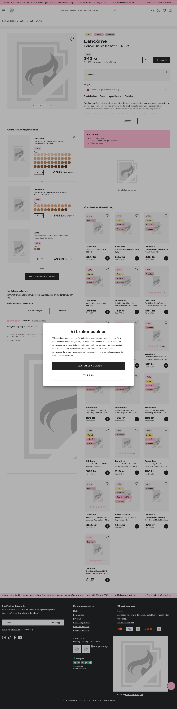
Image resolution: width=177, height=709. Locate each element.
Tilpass (88, 375)
